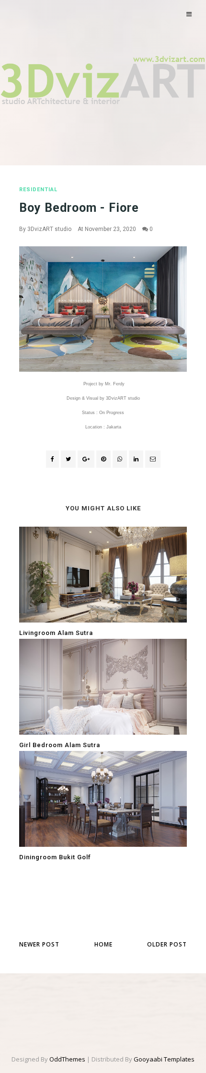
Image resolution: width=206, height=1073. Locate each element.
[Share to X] (68, 459)
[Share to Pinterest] (152, 459)
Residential (38, 189)
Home (103, 944)
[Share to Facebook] (52, 459)
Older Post (167, 944)
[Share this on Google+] (86, 459)
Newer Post (39, 944)
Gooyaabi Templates (164, 1059)
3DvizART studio (49, 229)
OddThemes (67, 1059)
